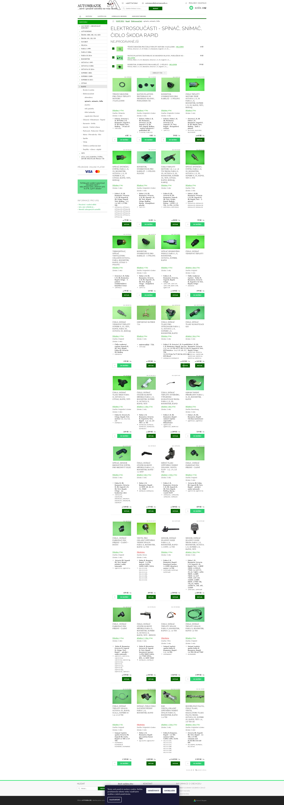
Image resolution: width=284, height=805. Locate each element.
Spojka (85, 138)
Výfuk (85, 142)
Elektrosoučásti (88, 94)
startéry (87, 105)
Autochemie (86, 31)
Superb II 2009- (87, 76)
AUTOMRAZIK (97, 6)
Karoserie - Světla (89, 123)
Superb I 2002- (86, 73)
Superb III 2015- (87, 80)
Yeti (83, 153)
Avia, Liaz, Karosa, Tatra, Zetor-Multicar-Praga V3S (92, 158)
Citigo (84, 83)
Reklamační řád (182, 794)
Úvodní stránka (80, 16)
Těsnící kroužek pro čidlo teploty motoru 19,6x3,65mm (156, 47)
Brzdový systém (88, 90)
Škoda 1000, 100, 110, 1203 (90, 35)
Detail (200, 140)
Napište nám (102, 16)
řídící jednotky (90, 112)
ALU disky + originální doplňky (90, 27)
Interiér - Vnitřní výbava (91, 127)
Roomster (85, 59)
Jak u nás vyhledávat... (87, 207)
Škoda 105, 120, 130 (88, 38)
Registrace (202, 3)
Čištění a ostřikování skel (92, 146)
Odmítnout (153, 790)
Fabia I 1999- (86, 49)
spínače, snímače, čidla (94, 101)
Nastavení (114, 799)
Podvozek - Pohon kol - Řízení (93, 131)
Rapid (83, 87)
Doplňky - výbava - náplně (92, 149)
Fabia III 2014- (86, 55)
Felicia (84, 45)
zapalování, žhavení (92, 116)
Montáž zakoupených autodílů (90, 209)
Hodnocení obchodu (139, 16)
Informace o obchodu (119, 16)
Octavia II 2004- (87, 66)
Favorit (84, 42)
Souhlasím (169, 790)
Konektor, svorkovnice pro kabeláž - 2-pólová (152, 64)
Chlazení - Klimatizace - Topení (94, 120)
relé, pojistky (89, 108)
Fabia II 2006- (86, 52)
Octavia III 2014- (88, 69)
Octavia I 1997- (87, 62)
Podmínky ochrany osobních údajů (190, 788)
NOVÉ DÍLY (89, 16)
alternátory (89, 97)
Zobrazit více (157, 73)
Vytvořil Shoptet (201, 800)
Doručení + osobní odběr (87, 204)
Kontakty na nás (183, 791)
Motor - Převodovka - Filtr (92, 134)
